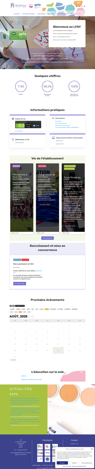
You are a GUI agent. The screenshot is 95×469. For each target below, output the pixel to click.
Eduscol (24, 376)
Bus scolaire (58, 121)
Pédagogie (51, 14)
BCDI (22, 142)
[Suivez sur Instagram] (76, 6)
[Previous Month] (29, 316)
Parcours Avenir (16, 166)
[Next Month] (32, 316)
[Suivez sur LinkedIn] (79, 6)
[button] (92, 449)
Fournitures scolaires (61, 123)
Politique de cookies (67, 466)
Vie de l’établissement (62, 14)
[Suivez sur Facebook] (74, 6)
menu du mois (66, 125)
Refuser (74, 463)
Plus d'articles (47, 238)
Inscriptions (17, 14)
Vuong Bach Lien (21, 184)
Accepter (62, 463)
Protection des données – (48, 465)
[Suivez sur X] (82, 6)
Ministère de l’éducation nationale (32, 379)
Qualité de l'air (20, 119)
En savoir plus (19, 131)
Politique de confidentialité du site (79, 466)
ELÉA (62, 144)
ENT (62, 140)
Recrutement (25, 260)
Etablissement (41, 14)
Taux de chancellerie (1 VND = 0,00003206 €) (67, 127)
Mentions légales (36, 465)
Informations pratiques (28, 14)
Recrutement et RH (23, 263)
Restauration (58, 125)
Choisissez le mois (20, 306)
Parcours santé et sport (69, 168)
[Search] (11, 306)
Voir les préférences (87, 463)
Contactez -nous (74, 443)
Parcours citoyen (42, 166)
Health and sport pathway (69, 166)
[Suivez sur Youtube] (84, 6)
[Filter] (13, 306)
